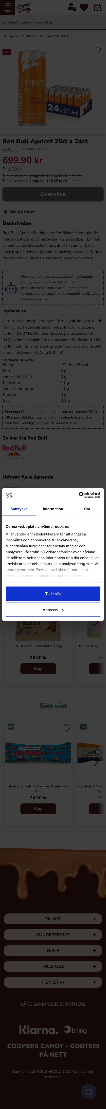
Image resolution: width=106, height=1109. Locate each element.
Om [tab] (87, 509)
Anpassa (50, 610)
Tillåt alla (53, 593)
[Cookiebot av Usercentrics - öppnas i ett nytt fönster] (78, 495)
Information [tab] (53, 509)
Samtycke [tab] (19, 509)
